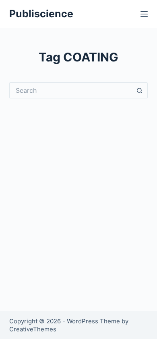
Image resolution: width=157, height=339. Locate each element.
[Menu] (144, 14)
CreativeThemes (32, 329)
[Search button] (140, 90)
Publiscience (41, 14)
